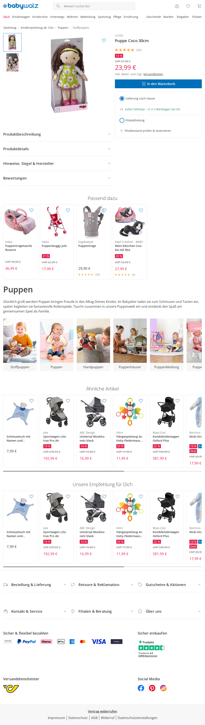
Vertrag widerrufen (102, 711)
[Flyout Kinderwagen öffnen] (31, 17)
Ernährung (131, 17)
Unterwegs (57, 17)
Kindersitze (40, 17)
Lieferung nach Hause (140, 98)
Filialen (197, 17)
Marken (168, 17)
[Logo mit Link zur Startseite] (20, 6)
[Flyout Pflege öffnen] (122, 17)
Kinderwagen (21, 17)
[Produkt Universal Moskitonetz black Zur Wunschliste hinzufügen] (104, 401)
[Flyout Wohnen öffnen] (79, 17)
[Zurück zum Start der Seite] (200, 696)
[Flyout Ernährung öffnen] (139, 17)
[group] (69, 75)
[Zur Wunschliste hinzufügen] (104, 40)
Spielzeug (104, 17)
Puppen (63, 27)
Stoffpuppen (81, 27)
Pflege (117, 17)
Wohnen (72, 17)
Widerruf (107, 718)
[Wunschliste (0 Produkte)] (188, 6)
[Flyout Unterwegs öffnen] (65, 17)
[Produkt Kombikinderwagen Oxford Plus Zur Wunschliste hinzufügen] (177, 401)
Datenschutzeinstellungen (137, 718)
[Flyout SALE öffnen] (11, 17)
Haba (119, 35)
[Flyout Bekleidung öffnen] (96, 17)
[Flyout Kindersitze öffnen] (49, 17)
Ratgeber (183, 17)
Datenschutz (78, 718)
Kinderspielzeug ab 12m (37, 27)
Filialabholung (135, 120)
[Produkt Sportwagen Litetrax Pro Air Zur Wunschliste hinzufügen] (68, 401)
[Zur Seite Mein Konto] (177, 6)
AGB (94, 718)
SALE (6, 17)
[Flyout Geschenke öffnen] (162, 17)
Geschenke (153, 17)
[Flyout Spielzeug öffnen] (112, 17)
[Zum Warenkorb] (199, 6)
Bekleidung (87, 17)
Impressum (56, 718)
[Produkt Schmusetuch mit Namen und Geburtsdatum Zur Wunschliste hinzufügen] (31, 401)
